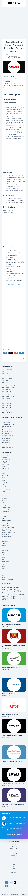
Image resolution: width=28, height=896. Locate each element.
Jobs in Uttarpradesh (7, 411)
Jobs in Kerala (5, 394)
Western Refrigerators (7, 579)
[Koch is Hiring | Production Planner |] (14, 615)
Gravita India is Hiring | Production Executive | (14, 804)
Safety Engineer (6, 442)
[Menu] (3, 3)
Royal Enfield (5, 552)
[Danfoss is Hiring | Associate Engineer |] (4, 818)
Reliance (4, 547)
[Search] (24, 3)
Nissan (3, 538)
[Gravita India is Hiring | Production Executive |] (14, 795)
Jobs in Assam (5, 371)
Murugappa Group (6, 536)
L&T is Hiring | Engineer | (8, 693)
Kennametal (5, 522)
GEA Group (4, 504)
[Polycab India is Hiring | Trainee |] (14, 705)
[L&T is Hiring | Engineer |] (14, 685)
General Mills (5, 506)
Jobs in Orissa (5, 400)
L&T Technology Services (8, 531)
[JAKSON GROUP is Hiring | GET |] (4, 834)
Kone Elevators (5, 523)
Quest (3, 543)
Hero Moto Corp (6, 509)
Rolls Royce (5, 550)
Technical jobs (16, 57)
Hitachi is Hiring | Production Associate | (12, 735)
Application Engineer (7, 420)
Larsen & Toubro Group (8, 527)
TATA (3, 565)
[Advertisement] (14, 21)
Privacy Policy (14, 848)
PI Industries (5, 541)
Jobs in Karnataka (6, 393)
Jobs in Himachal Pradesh (8, 385)
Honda (3, 514)
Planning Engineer (6, 433)
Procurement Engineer (7, 435)
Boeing (3, 479)
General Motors (6, 507)
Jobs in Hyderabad (6, 391)
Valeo (3, 572)
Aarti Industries (6, 455)
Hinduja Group (5, 511)
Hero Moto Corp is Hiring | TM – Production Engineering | (14, 828)
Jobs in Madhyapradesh (8, 396)
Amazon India (5, 468)
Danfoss (4, 493)
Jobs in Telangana (6, 407)
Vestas (3, 575)
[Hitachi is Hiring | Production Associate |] (14, 726)
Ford (3, 502)
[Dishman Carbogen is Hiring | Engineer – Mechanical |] (14, 752)
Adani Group (5, 463)
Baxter (3, 473)
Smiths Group (5, 561)
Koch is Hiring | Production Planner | (11, 624)
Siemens (4, 557)
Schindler (4, 554)
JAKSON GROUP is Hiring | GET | (10, 591)
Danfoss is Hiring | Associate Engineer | (16, 818)
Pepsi (3, 539)
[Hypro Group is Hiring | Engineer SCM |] (4, 824)
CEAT (3, 484)
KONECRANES (5, 525)
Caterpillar (4, 482)
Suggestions (14, 844)
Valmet (3, 573)
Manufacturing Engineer (8, 429)
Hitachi (3, 513)
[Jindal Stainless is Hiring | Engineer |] (14, 658)
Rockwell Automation (7, 548)
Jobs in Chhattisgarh (7, 375)
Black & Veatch (5, 475)
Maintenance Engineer (7, 428)
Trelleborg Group (6, 568)
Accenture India (6, 459)
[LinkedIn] (21, 353)
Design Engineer (6, 422)
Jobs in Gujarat (6, 382)
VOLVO (3, 577)
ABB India (4, 457)
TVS (3, 570)
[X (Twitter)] (10, 353)
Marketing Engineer (7, 431)
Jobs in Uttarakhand (7, 409)
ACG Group (5, 461)
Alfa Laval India (6, 464)
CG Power (4, 488)
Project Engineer (6, 438)
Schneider (4, 556)
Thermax (4, 566)
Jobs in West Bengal (7, 412)
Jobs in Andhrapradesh (8, 369)
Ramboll (4, 545)
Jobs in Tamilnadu (6, 405)
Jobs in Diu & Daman (7, 378)
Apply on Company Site (14, 284)
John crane (4, 518)
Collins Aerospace (6, 489)
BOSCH (4, 480)
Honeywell (4, 516)
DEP (3, 495)
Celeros (4, 486)
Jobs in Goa (5, 380)
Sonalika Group (6, 563)
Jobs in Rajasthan (6, 403)
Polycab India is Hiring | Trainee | (10, 714)
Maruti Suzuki (5, 534)
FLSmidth (4, 500)
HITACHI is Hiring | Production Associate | (13, 783)
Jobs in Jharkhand (6, 389)
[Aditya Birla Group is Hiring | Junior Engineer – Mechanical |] (14, 636)
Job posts (10, 57)
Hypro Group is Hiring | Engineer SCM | (12, 598)
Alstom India (5, 466)
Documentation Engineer (8, 424)
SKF (3, 559)
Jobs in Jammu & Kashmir (8, 387)
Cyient (3, 491)
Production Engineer (7, 437)
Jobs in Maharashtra (7, 398)
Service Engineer (6, 445)
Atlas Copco (5, 470)
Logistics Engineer (6, 426)
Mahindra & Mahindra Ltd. (8, 532)
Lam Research (5, 529)
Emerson (4, 497)
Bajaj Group (5, 471)
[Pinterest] (16, 353)
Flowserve (4, 498)
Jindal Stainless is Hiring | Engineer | (11, 667)
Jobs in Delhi (5, 376)
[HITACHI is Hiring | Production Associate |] (14, 775)
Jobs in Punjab (5, 402)
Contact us (14, 846)
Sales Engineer (5, 444)
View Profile (14, 872)
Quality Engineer (6, 440)
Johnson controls (6, 520)
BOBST (3, 477)
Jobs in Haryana (6, 384)
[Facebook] (5, 353)
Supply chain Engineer (7, 447)
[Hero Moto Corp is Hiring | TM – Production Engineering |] (4, 829)
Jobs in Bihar (5, 373)
